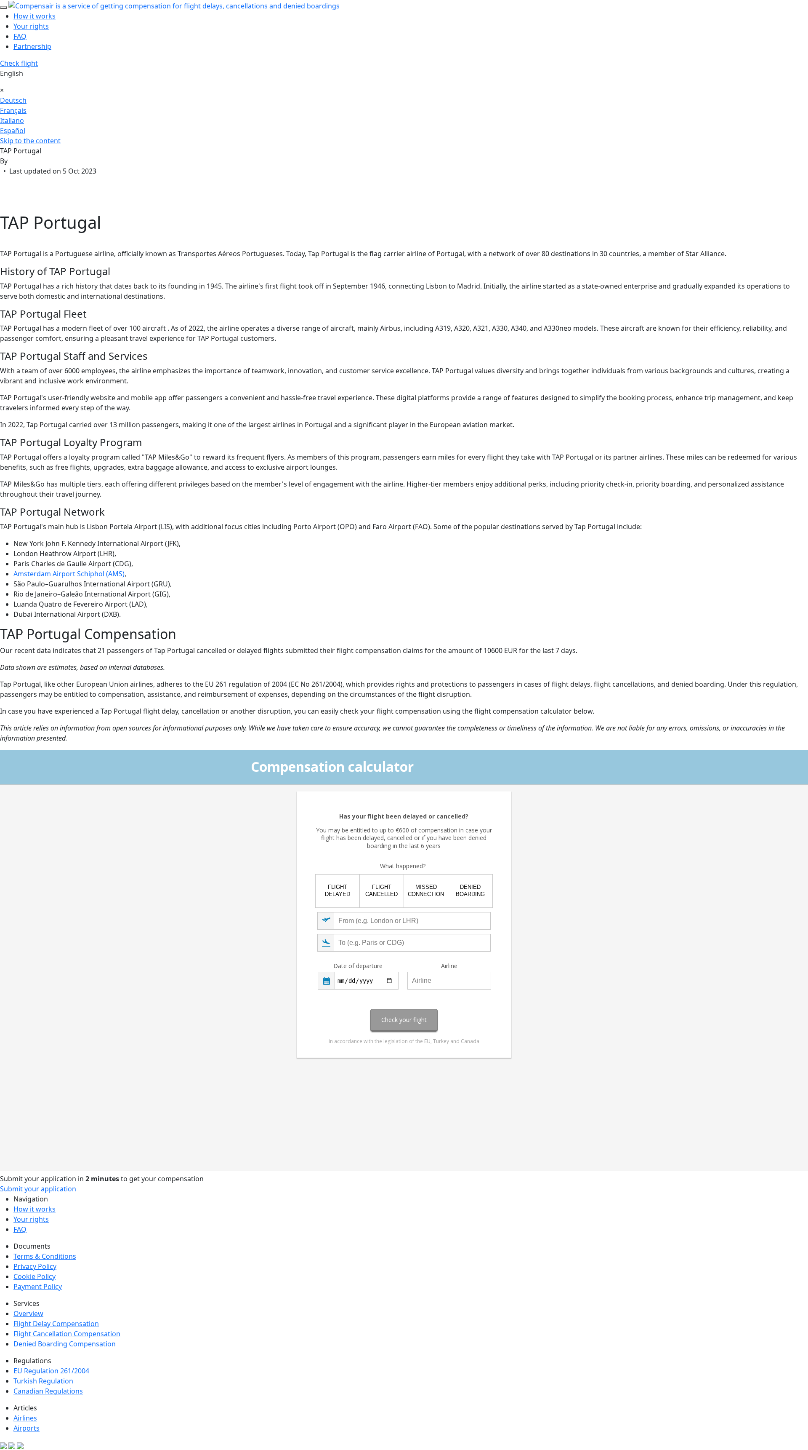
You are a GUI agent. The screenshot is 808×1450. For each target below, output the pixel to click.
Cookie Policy (34, 1276)
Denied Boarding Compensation (64, 1343)
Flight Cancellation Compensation (66, 1333)
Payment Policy (37, 1286)
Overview (28, 1313)
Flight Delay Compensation (56, 1323)
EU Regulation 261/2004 (51, 1370)
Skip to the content (30, 140)
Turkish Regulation (43, 1381)
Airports (26, 1428)
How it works (34, 16)
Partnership (32, 46)
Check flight (19, 63)
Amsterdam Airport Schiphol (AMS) (69, 573)
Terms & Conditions (44, 1256)
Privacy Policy (34, 1266)
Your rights (31, 26)
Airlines (25, 1418)
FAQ (20, 36)
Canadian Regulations (48, 1391)
